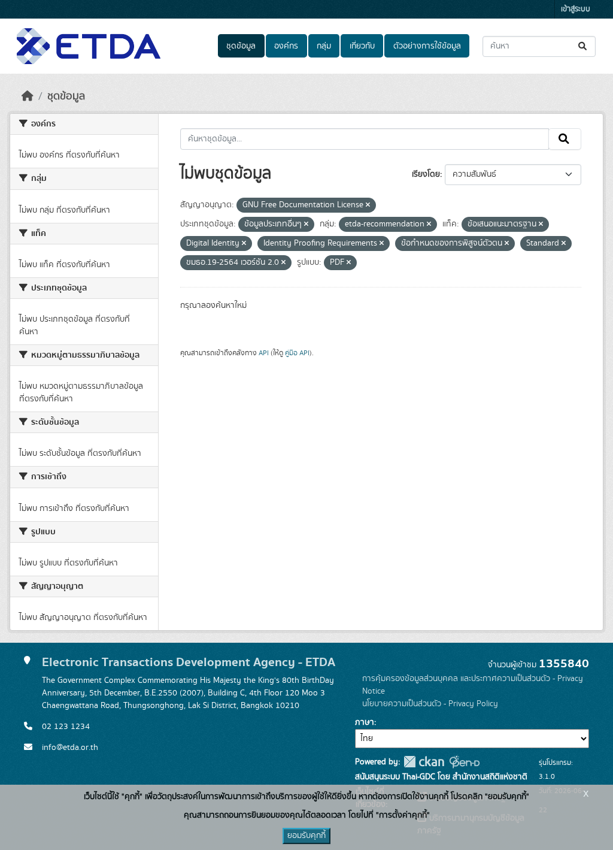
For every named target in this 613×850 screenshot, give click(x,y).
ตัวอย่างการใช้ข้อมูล (427, 46)
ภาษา (364, 722)
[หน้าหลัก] (28, 96)
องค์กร (286, 46)
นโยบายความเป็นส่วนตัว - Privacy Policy (430, 704)
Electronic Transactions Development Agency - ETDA (188, 662)
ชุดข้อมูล (241, 46)
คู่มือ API (297, 352)
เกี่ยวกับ (362, 46)
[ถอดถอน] (368, 205)
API (264, 352)
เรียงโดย (426, 174)
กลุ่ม (324, 46)
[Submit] (583, 46)
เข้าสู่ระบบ (575, 9)
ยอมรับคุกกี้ (306, 836)
